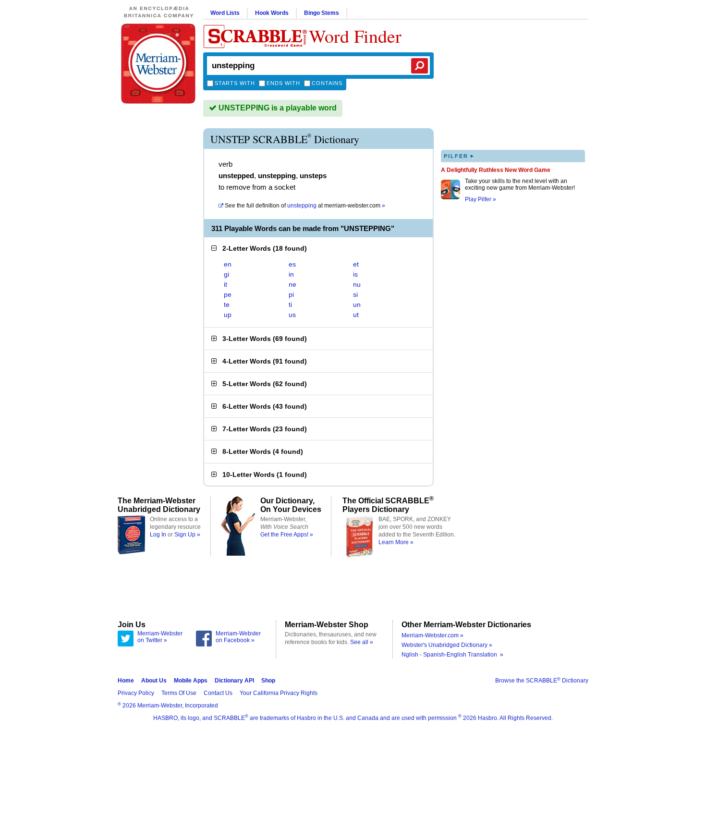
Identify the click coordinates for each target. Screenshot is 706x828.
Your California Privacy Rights (278, 693)
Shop (268, 680)
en (227, 264)
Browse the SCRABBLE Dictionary (541, 680)
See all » (361, 642)
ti (290, 304)
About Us (154, 680)
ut (356, 314)
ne (292, 284)
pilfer (459, 156)
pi (291, 294)
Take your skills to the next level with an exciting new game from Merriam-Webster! (520, 184)
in (291, 274)
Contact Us (218, 693)
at (305, 205)
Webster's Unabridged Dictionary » (447, 645)
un (357, 304)
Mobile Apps (190, 680)
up (227, 314)
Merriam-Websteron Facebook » (238, 637)
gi (226, 274)
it (225, 284)
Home (126, 680)
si (355, 294)
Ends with (283, 83)
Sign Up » (187, 534)
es (292, 264)
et (356, 264)
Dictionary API (234, 680)
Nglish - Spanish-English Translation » (452, 654)
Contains (327, 83)
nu (357, 284)
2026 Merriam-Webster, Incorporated (168, 705)
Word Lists (225, 13)
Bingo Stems (321, 13)
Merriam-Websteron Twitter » (160, 637)
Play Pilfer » (480, 199)
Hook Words (272, 13)
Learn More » (396, 542)
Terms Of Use (178, 693)
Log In (158, 534)
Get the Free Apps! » (286, 534)
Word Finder (355, 36)
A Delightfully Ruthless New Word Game (495, 170)
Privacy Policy (136, 693)
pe (227, 294)
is (355, 274)
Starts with (235, 83)
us (292, 314)
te (227, 304)
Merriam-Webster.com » (432, 635)
